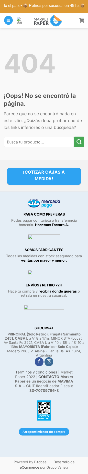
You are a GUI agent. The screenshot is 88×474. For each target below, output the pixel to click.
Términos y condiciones (36, 372)
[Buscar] (19, 20)
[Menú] (8, 20)
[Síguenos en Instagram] (48, 361)
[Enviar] (79, 142)
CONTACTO (48, 377)
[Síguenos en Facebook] (39, 361)
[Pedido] (81, 20)
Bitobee (40, 462)
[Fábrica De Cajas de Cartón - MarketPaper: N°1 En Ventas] (47, 20)
